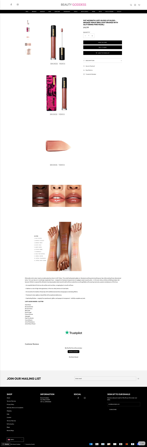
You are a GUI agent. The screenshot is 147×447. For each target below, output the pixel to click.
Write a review (73, 351)
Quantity (86, 32)
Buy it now (103, 47)
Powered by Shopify (30, 444)
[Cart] (139, 5)
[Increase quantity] (92, 36)
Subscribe (113, 409)
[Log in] (135, 5)
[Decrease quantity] (85, 36)
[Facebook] (11, 5)
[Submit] (138, 379)
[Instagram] (18, 5)
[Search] (131, 5)
